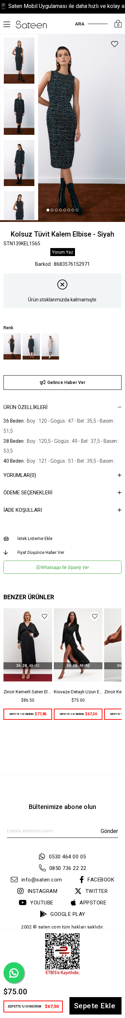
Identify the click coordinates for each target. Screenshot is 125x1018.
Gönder (109, 831)
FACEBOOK (101, 880)
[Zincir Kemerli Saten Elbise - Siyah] (27, 644)
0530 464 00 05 (67, 857)
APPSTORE (93, 903)
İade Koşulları (22, 510)
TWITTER (96, 891)
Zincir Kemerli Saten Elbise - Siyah (27, 691)
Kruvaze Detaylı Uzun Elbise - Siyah (78, 691)
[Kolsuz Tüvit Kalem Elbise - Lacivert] (31, 346)
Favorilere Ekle (44, 616)
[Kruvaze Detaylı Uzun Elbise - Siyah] (78, 644)
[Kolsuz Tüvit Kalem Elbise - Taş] (50, 346)
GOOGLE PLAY (67, 914)
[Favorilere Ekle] (114, 45)
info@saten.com (42, 880)
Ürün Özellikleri (25, 407)
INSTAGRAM (42, 891)
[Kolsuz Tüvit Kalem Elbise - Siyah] (12, 346)
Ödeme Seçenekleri (27, 492)
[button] (48, 210)
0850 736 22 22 (67, 868)
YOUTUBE (41, 903)
